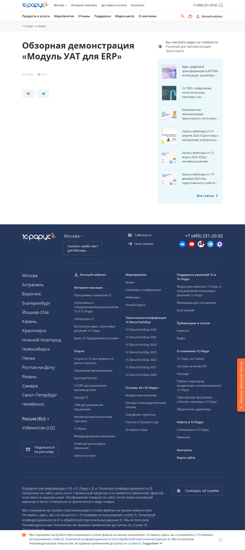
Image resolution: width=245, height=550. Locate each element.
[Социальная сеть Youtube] (192, 244)
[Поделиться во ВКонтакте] (28, 93)
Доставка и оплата (114, 5)
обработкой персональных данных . (145, 539)
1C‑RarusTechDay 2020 (141, 375)
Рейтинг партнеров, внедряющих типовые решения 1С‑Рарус (199, 385)
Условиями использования (108, 515)
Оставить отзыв (136, 430)
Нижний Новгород (41, 340)
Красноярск (34, 330)
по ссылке (136, 525)
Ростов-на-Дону (38, 367)
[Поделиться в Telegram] (43, 93)
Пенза (28, 358)
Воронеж (31, 294)
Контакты (137, 5)
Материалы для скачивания (196, 303)
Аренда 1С (81, 397)
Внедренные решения (141, 395)
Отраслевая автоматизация (93, 370)
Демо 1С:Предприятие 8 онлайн (96, 338)
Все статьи (205, 195)
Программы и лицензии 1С (93, 295)
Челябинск (33, 404)
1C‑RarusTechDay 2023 (141, 352)
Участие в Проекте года (142, 422)
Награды (183, 374)
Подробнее (150, 543)
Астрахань (33, 284)
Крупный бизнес (85, 378)
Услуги (79, 351)
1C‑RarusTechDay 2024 (141, 345)
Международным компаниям (94, 436)
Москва (30, 275)
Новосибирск (36, 349)
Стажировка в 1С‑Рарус (193, 430)
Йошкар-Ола (35, 312)
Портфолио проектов (140, 415)
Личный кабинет (93, 275)
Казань (29, 321)
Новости (183, 331)
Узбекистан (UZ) (38, 428)
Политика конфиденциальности (124, 488)
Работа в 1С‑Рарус (190, 422)
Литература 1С (84, 319)
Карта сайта (186, 458)
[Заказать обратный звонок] (220, 5)
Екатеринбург (36, 303)
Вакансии (183, 437)
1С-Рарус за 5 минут (190, 359)
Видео (42, 26)
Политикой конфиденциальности (88, 539)
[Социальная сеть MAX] (219, 244)
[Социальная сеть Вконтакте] (182, 244)
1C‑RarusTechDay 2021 (141, 367)
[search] (182, 16)
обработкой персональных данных (91, 520)
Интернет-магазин (84, 5)
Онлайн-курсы (135, 305)
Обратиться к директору (194, 409)
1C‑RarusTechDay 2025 (141, 337)
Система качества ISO (192, 366)
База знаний (185, 310)
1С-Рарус (28, 26)
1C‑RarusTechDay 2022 (141, 360)
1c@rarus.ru (143, 235)
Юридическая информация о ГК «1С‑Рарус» (56, 488)
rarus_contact (144, 244)
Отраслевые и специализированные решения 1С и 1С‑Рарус (96, 307)
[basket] (190, 16)
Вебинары (133, 297)
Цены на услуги (85, 455)
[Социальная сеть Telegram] (210, 244)
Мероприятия (136, 275)
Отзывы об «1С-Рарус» (142, 388)
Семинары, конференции (143, 290)
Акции (130, 282)
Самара (30, 386)
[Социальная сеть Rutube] (201, 244)
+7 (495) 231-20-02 (205, 5)
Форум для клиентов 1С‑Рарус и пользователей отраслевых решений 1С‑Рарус (199, 291)
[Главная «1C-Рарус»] (35, 5)
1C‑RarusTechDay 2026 (141, 330)
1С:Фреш (80, 429)
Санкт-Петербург (39, 395)
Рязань (29, 376)
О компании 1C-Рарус (193, 351)
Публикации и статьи (193, 323)
